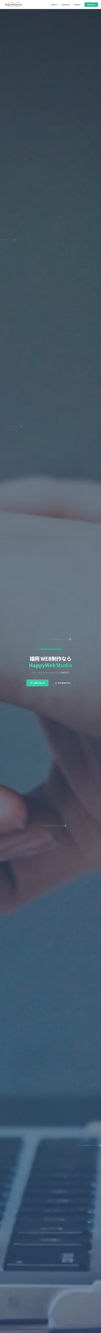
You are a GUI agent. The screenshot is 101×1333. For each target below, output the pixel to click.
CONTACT (91, 4)
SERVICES (66, 4)
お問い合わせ (39, 682)
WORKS (77, 4)
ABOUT (54, 4)
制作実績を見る (64, 682)
